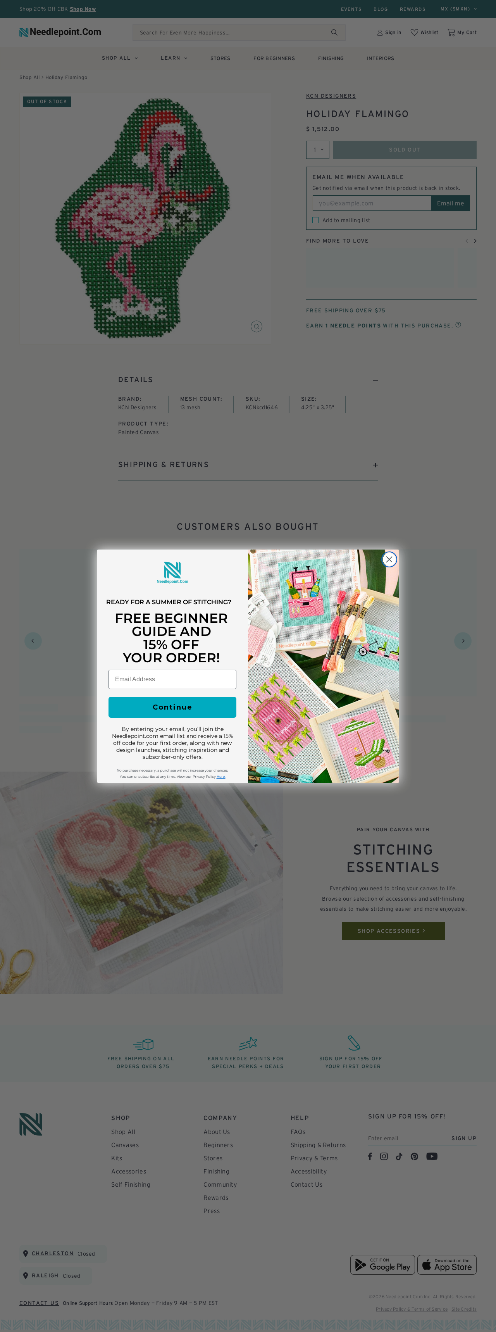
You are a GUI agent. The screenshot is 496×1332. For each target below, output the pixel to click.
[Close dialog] (389, 559)
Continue (173, 707)
